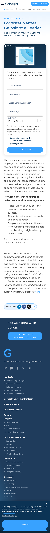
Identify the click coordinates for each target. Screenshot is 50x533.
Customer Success (13, 384)
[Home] (16, 9)
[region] (25, 516)
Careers (9, 497)
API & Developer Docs (14, 454)
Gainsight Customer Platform (18, 399)
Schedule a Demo (39, 4)
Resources (22, 9)
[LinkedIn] (6, 368)
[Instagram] (29, 368)
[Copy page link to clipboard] (33, 307)
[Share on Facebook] (24, 307)
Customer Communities (15, 394)
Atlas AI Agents (11, 404)
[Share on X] (29, 307)
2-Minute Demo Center (15, 432)
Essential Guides (12, 441)
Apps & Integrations (13, 447)
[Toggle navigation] (2, 3)
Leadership (10, 484)
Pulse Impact (11, 494)
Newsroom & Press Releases (17, 487)
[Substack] (12, 368)
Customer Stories (13, 410)
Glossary (9, 444)
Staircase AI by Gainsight (15, 381)
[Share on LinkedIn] (19, 307)
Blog (7, 425)
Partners (9, 490)
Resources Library (13, 422)
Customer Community (14, 462)
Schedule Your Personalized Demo (25, 336)
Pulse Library (10, 468)
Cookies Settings (9, 516)
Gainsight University (13, 472)
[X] (23, 368)
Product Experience (13, 390)
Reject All (25, 524)
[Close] (46, 503)
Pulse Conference (13, 465)
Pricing (7, 415)
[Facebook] (17, 368)
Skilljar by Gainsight (13, 387)
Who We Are (11, 480)
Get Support (10, 451)
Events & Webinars (13, 429)
